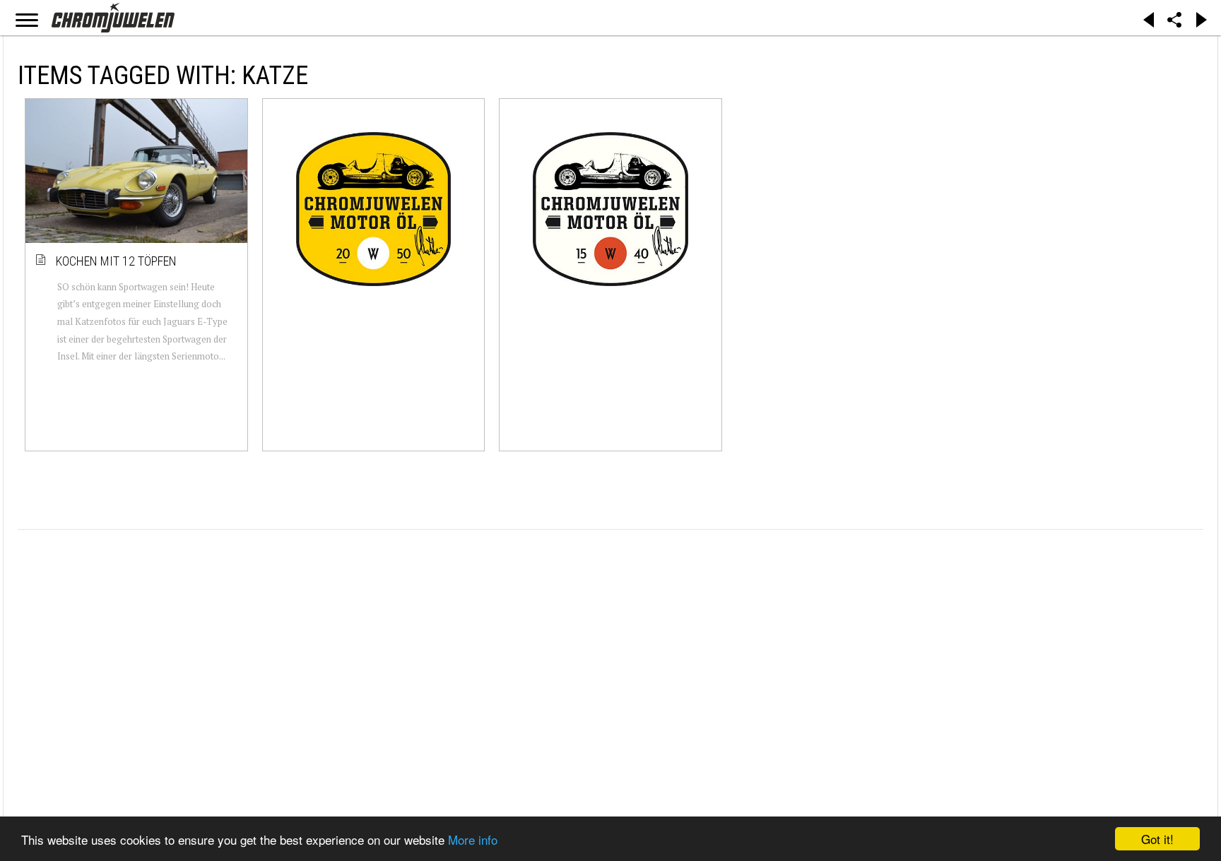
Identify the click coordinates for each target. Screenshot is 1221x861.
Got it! (1157, 839)
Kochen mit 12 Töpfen (117, 261)
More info (472, 839)
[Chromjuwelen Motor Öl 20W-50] (374, 209)
